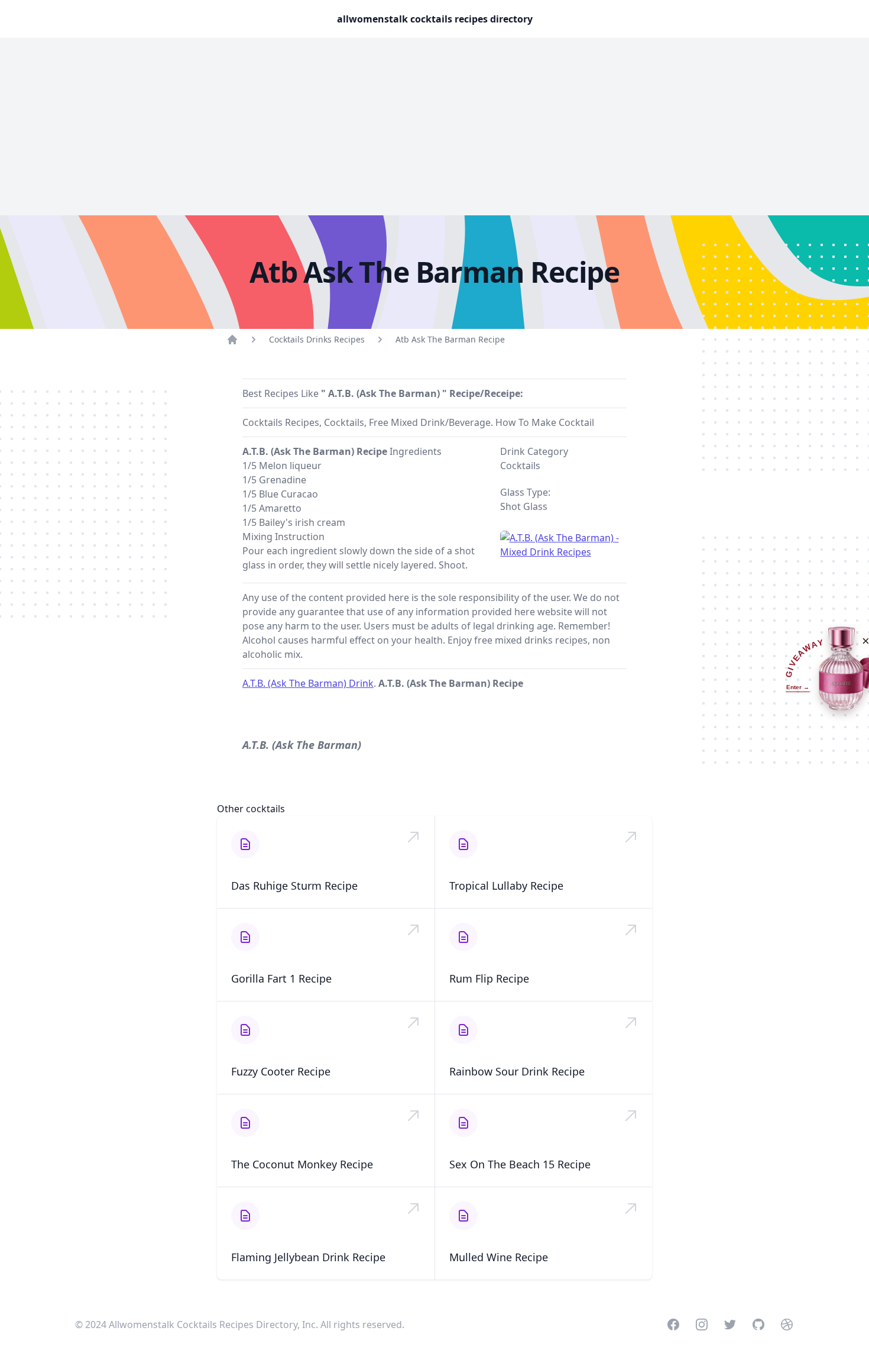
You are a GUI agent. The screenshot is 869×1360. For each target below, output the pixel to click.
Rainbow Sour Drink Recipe (517, 1071)
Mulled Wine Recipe (498, 1257)
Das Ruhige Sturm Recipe (294, 885)
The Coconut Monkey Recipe (302, 1164)
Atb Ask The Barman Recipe (450, 339)
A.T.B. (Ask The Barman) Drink (308, 683)
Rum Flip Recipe (489, 978)
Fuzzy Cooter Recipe (280, 1071)
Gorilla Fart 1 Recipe (281, 978)
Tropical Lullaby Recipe (506, 885)
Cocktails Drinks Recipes (317, 339)
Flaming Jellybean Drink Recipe (308, 1257)
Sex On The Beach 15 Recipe (520, 1164)
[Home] (232, 339)
